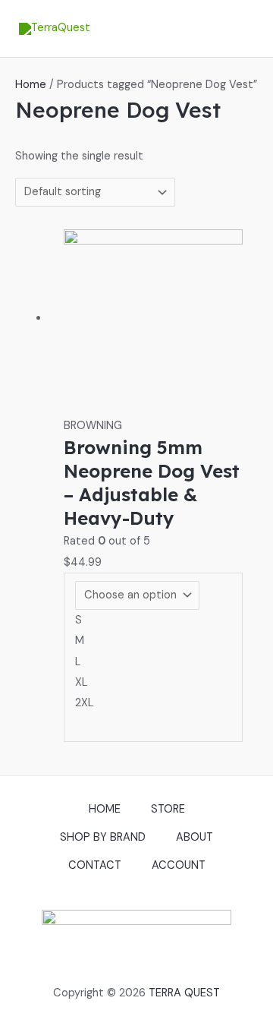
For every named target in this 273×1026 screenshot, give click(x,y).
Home (30, 84)
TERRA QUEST (184, 993)
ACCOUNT (179, 865)
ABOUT (194, 837)
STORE (168, 809)
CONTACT (94, 865)
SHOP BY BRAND (103, 837)
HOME (105, 809)
